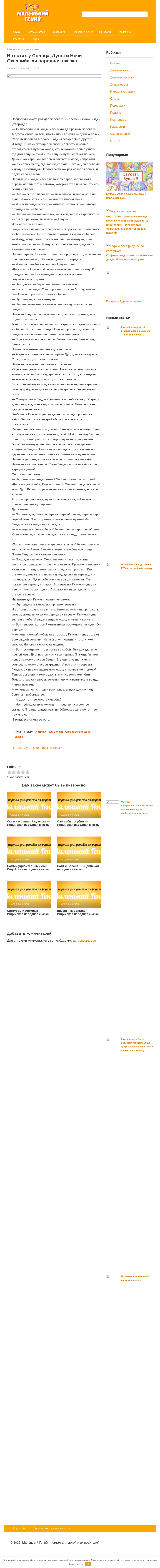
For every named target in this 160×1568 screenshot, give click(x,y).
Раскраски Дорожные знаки (123, 301)
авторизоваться (84, 940)
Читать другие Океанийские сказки (37, 747)
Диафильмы (59, 32)
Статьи (35, 39)
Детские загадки (37, 32)
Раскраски (19, 39)
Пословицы (124, 32)
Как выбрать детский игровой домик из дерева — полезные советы (135, 331)
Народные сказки (83, 32)
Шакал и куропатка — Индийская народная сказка (78, 912)
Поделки (116, 112)
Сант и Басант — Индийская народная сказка (78, 867)
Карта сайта (20, 1528)
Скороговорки (120, 133)
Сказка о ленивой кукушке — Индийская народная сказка (28, 823)
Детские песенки (122, 77)
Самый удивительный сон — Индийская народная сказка (28, 867)
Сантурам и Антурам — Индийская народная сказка (28, 912)
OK (88, 1564)
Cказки (17, 32)
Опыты (115, 98)
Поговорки (105, 32)
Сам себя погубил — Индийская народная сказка (78, 823)
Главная (12, 49)
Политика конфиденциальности (51, 1528)
